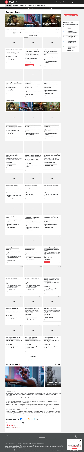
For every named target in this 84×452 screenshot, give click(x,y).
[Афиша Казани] (9, 2)
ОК (74, 448)
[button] (55, 364)
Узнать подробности (29, 65)
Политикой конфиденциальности (75, 446)
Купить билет (47, 261)
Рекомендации (10, 100)
